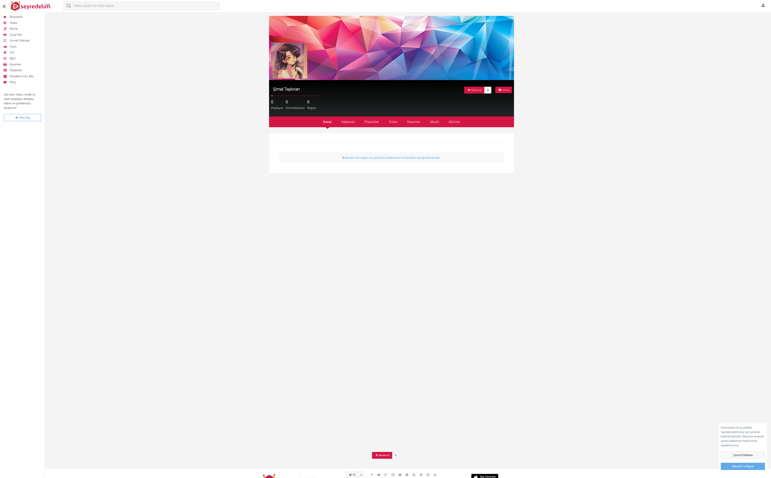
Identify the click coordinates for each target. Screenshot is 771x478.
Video (13, 23)
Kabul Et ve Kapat (743, 466)
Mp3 (12, 58)
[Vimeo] (421, 475)
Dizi (12, 52)
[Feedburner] (414, 475)
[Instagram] (393, 475)
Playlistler (16, 70)
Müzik (13, 29)
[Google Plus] (386, 475)
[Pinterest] (407, 475)
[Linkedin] (435, 475)
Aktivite (454, 122)
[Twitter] (379, 475)
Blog (13, 82)
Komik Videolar (20, 40)
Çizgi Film (16, 35)
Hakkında (348, 122)
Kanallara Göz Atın (22, 76)
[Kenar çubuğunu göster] (5, 4)
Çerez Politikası (743, 455)
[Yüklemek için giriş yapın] (763, 6)
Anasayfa (16, 17)
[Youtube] (400, 475)
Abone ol (476, 90)
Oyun (13, 46)
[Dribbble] (428, 475)
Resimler (15, 64)
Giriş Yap (24, 117)
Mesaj (505, 89)
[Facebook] (372, 475)
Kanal (327, 122)
